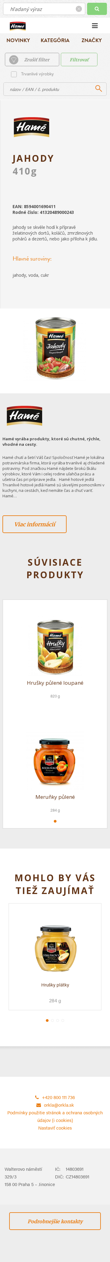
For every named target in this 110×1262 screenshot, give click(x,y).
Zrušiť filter (37, 60)
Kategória (55, 40)
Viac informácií (34, 524)
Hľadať (97, 9)
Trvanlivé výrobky (37, 73)
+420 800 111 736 (58, 1097)
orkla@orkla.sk (59, 1105)
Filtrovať (79, 60)
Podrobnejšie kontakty (55, 1221)
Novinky (18, 40)
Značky (92, 40)
